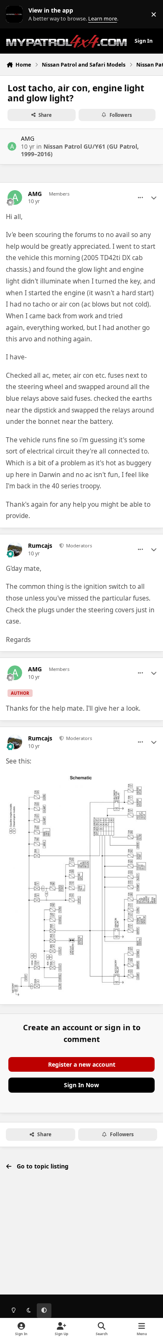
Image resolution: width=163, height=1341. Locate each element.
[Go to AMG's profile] (12, 146)
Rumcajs (40, 545)
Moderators (78, 545)
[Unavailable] (81, 779)
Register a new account (81, 1064)
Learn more (16, 14)
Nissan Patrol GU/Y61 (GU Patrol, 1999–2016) (80, 150)
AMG (27, 138)
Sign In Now (81, 1085)
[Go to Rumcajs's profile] (15, 549)
